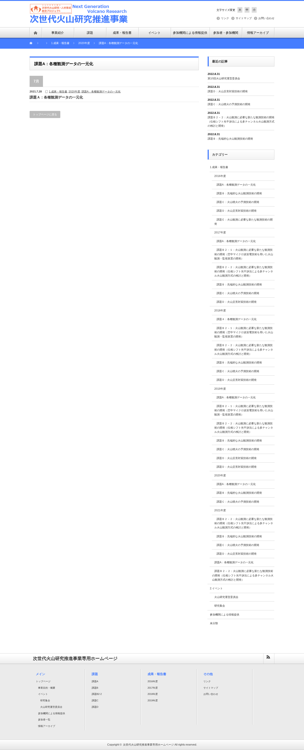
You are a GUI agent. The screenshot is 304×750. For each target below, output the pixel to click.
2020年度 (74, 91)
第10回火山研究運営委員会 (224, 78)
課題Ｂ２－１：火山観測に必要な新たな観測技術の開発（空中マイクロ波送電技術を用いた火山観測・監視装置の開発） (243, 254)
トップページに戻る (45, 114)
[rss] (268, 659)
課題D (95, 707)
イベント (43, 694)
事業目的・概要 (46, 687)
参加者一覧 (44, 719)
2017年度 (220, 232)
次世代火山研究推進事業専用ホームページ (148, 744)
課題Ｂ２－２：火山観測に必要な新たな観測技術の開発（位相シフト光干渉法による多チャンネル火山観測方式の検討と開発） (241, 121)
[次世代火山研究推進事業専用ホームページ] (79, 13)
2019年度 (220, 388)
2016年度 (220, 176)
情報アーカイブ (46, 726)
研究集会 (219, 605)
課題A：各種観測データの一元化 (101, 91)
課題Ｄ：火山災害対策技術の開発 (228, 91)
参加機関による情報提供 (224, 614)
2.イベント (216, 588)
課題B (95, 687)
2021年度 (220, 510)
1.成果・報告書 (58, 91)
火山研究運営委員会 (226, 597)
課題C (95, 700)
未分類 (214, 623)
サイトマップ (244, 18)
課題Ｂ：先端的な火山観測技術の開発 (230, 138)
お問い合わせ (266, 18)
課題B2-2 (97, 694)
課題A (95, 681)
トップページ (43, 681)
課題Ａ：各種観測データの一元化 (56, 97)
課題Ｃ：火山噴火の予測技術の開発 (229, 104)
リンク (225, 18)
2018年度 (220, 310)
